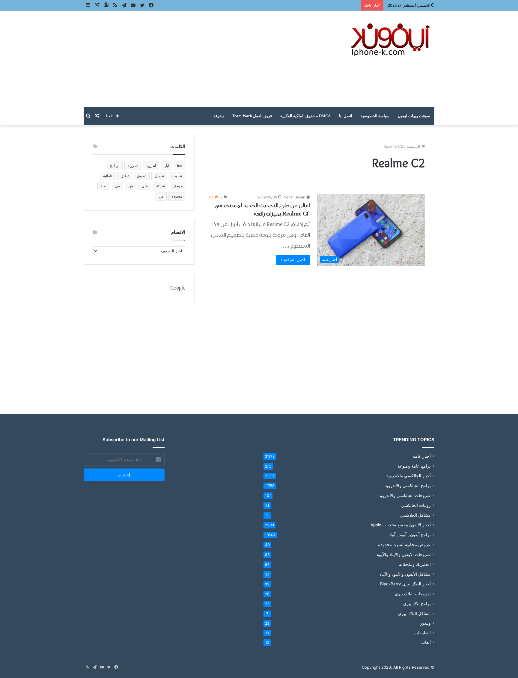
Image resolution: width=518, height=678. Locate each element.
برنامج (114, 165)
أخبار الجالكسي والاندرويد (408, 475)
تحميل (159, 176)
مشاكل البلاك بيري (414, 613)
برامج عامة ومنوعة (414, 465)
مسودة (177, 196)
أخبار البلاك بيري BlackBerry (405, 583)
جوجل (177, 186)
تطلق (125, 176)
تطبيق (141, 176)
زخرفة (218, 116)
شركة (160, 186)
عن (130, 186)
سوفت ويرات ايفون (414, 116)
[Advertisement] (199, 59)
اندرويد (133, 165)
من (161, 196)
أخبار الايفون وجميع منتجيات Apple (401, 524)
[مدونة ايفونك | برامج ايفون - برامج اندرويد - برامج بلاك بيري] (390, 40)
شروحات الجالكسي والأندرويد (405, 495)
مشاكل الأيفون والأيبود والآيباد (405, 574)
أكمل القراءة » (293, 259)
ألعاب (426, 642)
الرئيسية (413, 146)
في (117, 186)
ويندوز (425, 623)
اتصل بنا (345, 116)
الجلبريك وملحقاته (415, 564)
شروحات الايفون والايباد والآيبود (403, 554)
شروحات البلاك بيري (413, 593)
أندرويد (151, 165)
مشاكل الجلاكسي (415, 515)
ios (179, 165)
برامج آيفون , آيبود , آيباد (410, 534)
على (144, 186)
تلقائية (107, 176)
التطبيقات (422, 632)
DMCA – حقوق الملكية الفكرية (305, 116)
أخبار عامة (422, 456)
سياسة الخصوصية (375, 116)
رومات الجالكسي (416, 505)
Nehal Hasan (294, 197)
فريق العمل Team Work (252, 116)
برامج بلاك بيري (417, 603)
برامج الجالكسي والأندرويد (408, 485)
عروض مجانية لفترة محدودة (404, 544)
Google (177, 288)
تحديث (177, 176)
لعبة (104, 186)
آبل (166, 165)
